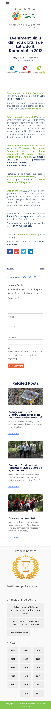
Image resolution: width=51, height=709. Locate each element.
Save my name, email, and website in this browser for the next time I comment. (25, 355)
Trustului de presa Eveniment (26, 150)
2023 (38, 659)
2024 (13, 650)
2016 (25, 676)
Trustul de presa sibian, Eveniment (26, 93)
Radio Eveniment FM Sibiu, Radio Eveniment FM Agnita (26, 154)
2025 (25, 650)
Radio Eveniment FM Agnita (26, 181)
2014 (38, 684)
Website (12, 337)
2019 (25, 667)
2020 (38, 667)
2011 (38, 693)
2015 (13, 676)
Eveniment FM (14, 190)
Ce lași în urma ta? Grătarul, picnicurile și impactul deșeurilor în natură (25, 414)
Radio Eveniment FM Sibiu (21, 176)
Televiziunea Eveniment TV (22, 117)
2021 (13, 659)
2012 (13, 684)
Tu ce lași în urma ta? (21, 518)
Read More (13, 434)
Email (11, 327)
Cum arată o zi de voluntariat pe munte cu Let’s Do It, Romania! (25, 467)
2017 (38, 676)
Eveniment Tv (33, 108)
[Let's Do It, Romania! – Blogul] (24, 19)
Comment (13, 298)
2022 (25, 659)
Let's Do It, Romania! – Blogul (30, 704)
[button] (24, 277)
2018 (13, 667)
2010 (25, 693)
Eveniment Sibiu (27, 234)
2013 (25, 684)
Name (12, 316)
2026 (38, 650)
